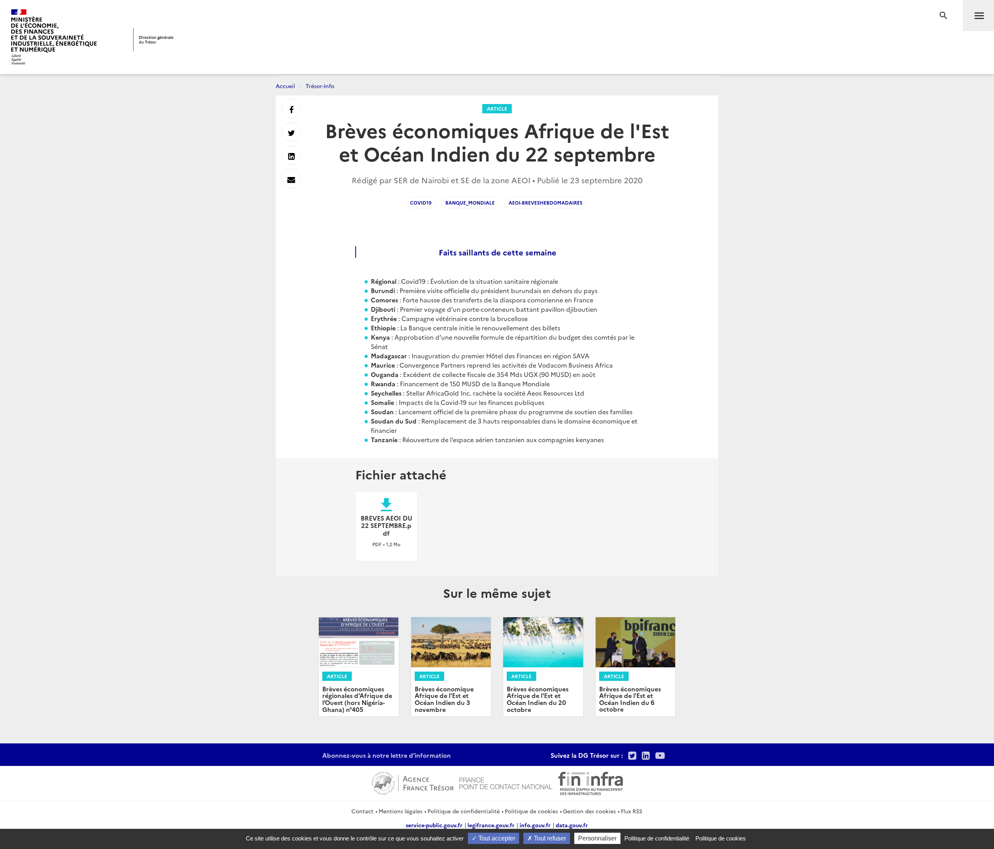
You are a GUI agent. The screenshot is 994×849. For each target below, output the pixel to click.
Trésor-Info (320, 86)
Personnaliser (597, 838)
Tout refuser (549, 838)
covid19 (420, 202)
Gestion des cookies (589, 811)
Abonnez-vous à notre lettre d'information (386, 755)
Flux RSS (631, 811)
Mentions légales (400, 811)
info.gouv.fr (535, 825)
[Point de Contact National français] (506, 782)
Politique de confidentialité (463, 811)
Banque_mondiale (470, 202)
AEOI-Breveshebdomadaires (545, 202)
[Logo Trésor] (153, 39)
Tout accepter (496, 838)
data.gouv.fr (572, 825)
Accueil (285, 86)
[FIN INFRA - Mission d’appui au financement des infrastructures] (590, 782)
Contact (362, 811)
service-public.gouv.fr (434, 825)
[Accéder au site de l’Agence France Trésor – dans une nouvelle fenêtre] (413, 782)
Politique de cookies (531, 811)
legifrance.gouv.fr (490, 825)
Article (497, 108)
